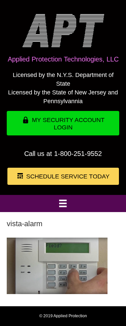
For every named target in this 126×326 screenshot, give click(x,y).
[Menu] (62, 203)
